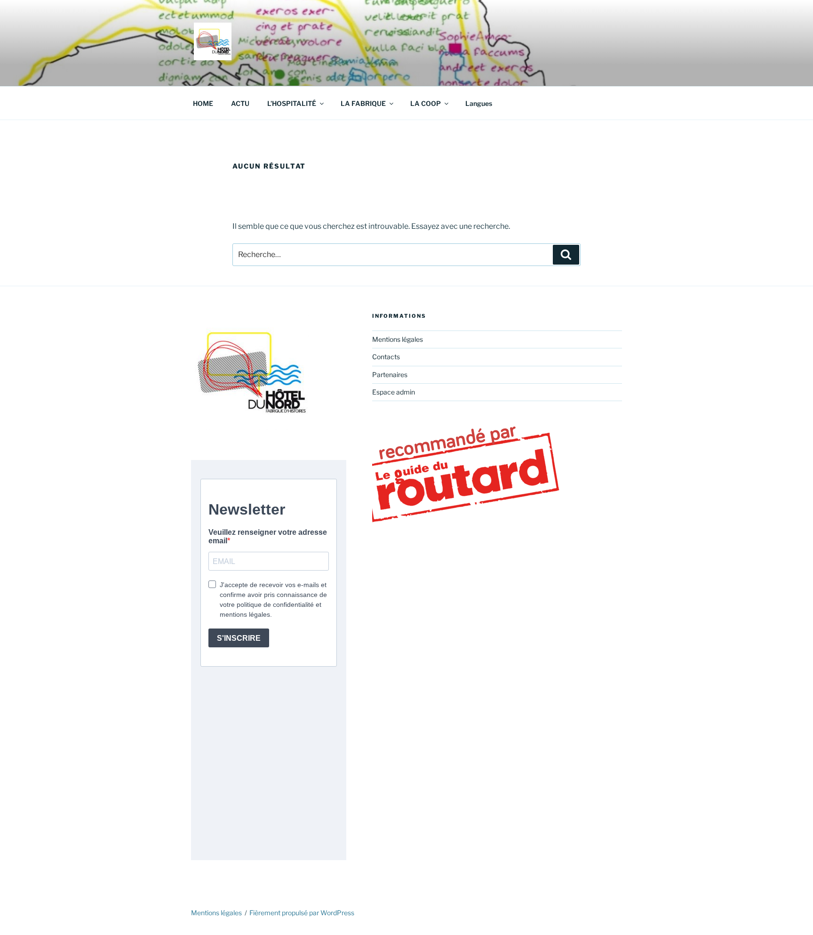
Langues (478, 103)
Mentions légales (397, 339)
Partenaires (389, 375)
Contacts (386, 357)
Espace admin (393, 392)
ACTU (240, 103)
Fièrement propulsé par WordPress (301, 913)
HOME (203, 103)
